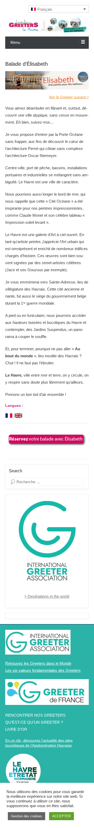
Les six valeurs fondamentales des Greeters (43, 670)
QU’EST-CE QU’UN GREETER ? (34, 722)
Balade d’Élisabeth (26, 64)
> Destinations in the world (46, 596)
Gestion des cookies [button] (26, 816)
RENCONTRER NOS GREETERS (35, 715)
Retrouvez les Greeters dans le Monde (38, 663)
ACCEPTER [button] (61, 816)
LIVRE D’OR (16, 729)
